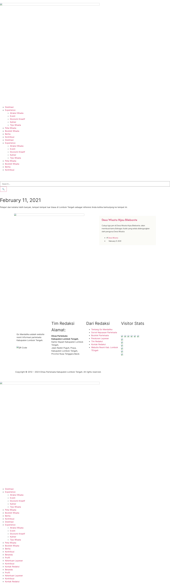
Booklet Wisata (12, 131)
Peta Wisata (10, 128)
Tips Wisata (15, 125)
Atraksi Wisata (16, 113)
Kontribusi (9, 137)
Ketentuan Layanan (14, 560)
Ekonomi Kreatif (17, 119)
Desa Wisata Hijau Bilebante (119, 220)
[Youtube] (68, 363)
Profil (7, 557)
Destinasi (9, 107)
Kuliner (13, 122)
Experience (10, 110)
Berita (7, 134)
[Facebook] (54, 363)
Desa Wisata (113, 238)
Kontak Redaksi (12, 566)
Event (12, 116)
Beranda (9, 554)
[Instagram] (61, 363)
